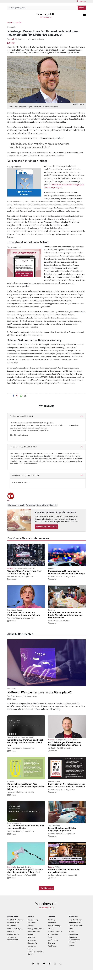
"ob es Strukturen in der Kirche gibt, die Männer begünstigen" (64, 186)
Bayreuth (53, 505)
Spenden (72, 945)
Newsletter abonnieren (46, 526)
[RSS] (60, 964)
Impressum (32, 946)
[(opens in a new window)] (33, 964)
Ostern (50, 928)
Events (71, 928)
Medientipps (11, 925)
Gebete (71, 931)
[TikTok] (49, 964)
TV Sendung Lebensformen (12, 938)
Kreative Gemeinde (76, 925)
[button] (11, 42)
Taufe (50, 937)
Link (81, 416)
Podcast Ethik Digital (14, 928)
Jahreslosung (73, 934)
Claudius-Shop (33, 920)
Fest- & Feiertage (54, 925)
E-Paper (30, 925)
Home (9, 22)
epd (12, 39)
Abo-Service (32, 923)
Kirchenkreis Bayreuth (16, 505)
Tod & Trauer (52, 946)
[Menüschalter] (84, 14)
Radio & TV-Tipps (13, 934)
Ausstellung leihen (75, 920)
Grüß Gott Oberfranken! (15, 920)
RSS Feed (72, 942)
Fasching (51, 920)
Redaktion (31, 937)
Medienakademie (75, 923)
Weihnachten (53, 934)
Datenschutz (32, 943)
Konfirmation (53, 940)
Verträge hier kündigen (36, 928)
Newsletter (32, 940)
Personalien (30, 505)
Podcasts (10, 931)
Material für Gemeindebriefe (74, 938)
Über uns (31, 949)
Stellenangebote (34, 931)
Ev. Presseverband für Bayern (35, 953)
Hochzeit (51, 943)
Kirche (18, 22)
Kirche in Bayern (13, 923)
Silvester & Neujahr (55, 931)
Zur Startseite (46, 888)
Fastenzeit (52, 923)
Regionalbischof (42, 505)
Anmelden (82, 1)
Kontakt (31, 934)
